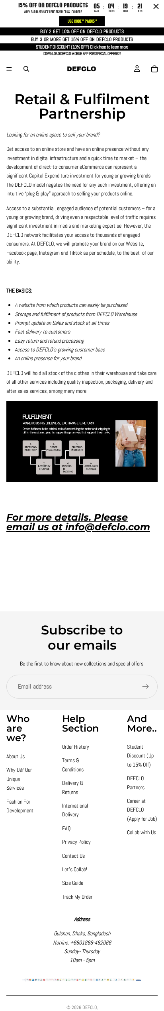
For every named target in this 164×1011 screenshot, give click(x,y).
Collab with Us (141, 832)
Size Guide (72, 882)
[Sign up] (145, 686)
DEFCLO (89, 1007)
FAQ (66, 828)
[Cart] (154, 69)
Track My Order (77, 896)
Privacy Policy (76, 841)
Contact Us (73, 855)
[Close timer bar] (156, 6)
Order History (75, 746)
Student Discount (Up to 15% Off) (140, 755)
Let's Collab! (74, 869)
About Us (15, 756)
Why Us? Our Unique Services (19, 778)
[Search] (26, 69)
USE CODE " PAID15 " (82, 21)
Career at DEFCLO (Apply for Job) (142, 809)
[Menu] (9, 69)
